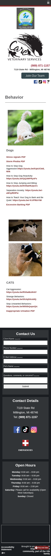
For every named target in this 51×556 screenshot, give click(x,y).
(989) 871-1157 (40, 65)
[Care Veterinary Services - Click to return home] (25, 46)
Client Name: (12, 339)
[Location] (48, 82)
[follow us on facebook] (17, 429)
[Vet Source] (25, 18)
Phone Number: (13, 348)
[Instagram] (44, 82)
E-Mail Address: (13, 357)
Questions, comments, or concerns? (21, 375)
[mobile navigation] (47, 3)
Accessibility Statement (7, 548)
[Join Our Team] (35, 75)
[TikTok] (40, 82)
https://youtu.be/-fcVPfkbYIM (27, 200)
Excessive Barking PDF (18, 204)
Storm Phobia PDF (15, 161)
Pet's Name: (11, 366)
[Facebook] (35, 82)
